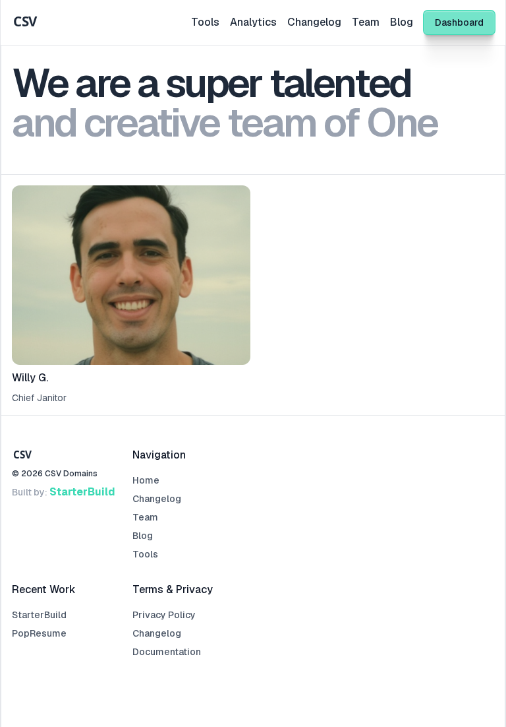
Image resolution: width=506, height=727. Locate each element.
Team (366, 22)
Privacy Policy (164, 615)
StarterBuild (82, 492)
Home (145, 480)
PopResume (39, 633)
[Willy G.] (131, 294)
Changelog (314, 22)
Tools (205, 22)
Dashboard (459, 22)
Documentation (166, 652)
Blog (401, 22)
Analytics (253, 22)
